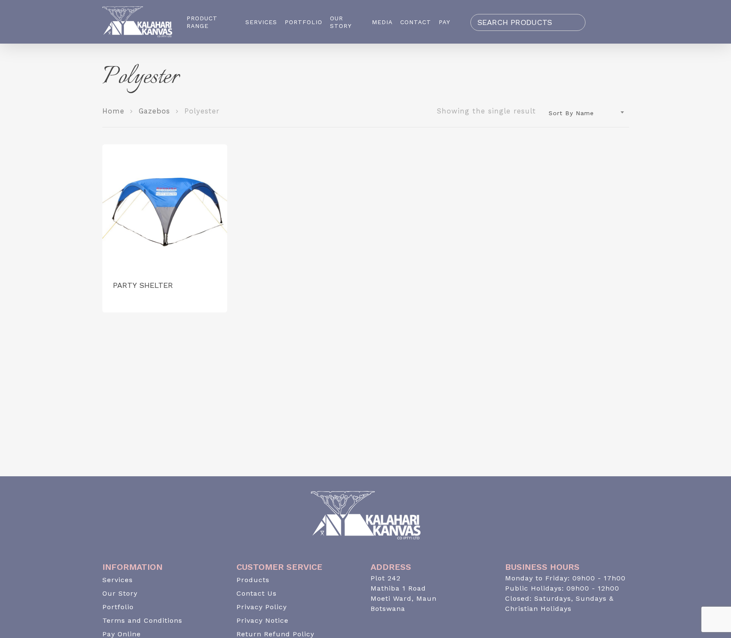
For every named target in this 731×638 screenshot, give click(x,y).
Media (382, 22)
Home (113, 111)
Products (252, 580)
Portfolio (303, 22)
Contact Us (256, 593)
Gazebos (154, 111)
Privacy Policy (261, 607)
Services (261, 22)
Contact (415, 22)
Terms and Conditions (142, 620)
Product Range (202, 22)
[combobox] (586, 113)
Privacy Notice (262, 620)
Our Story (341, 22)
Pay (444, 22)
